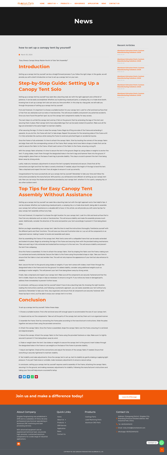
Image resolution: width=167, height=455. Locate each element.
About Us (52, 3)
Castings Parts (90, 417)
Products (65, 3)
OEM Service (80, 3)
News (104, 3)
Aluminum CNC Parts (93, 423)
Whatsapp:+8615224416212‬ (128, 432)
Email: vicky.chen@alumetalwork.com (131, 428)
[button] (20, 376)
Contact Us (114, 3)
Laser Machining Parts (93, 420)
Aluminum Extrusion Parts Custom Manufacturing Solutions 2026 (130, 51)
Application (93, 3)
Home (42, 3)
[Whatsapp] (161, 442)
